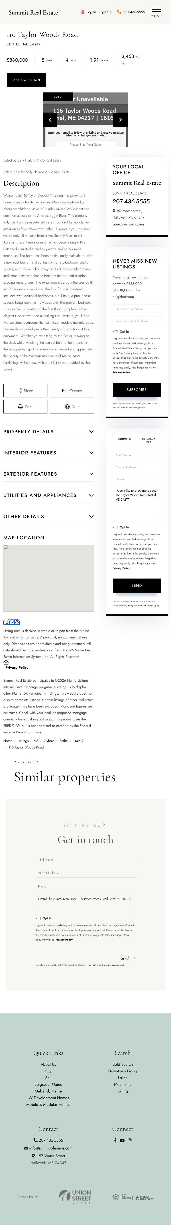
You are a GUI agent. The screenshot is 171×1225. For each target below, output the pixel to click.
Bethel (64, 741)
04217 (78, 741)
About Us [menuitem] (48, 1064)
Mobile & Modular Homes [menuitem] (48, 1104)
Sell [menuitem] (48, 1078)
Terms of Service (146, 605)
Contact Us (120, 224)
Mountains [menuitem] (122, 1084)
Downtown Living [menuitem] (122, 1071)
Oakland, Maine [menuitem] (48, 1091)
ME (36, 741)
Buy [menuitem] (48, 1071)
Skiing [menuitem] (123, 1091)
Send (137, 585)
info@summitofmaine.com (51, 1148)
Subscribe (137, 389)
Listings (23, 741)
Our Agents (136, 224)
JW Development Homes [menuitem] (48, 1098)
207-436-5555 (134, 12)
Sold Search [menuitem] (122, 1064)
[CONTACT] (26, 80)
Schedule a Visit (148, 440)
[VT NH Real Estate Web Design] (75, 1197)
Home (7, 741)
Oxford (49, 741)
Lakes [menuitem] (122, 1078)
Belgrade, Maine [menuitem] (48, 1084)
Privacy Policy (17, 667)
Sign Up (105, 12)
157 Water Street (48, 1159)
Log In (91, 12)
